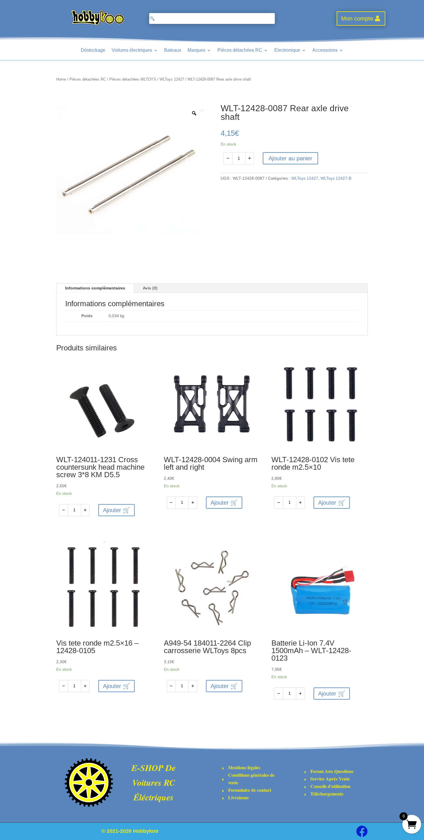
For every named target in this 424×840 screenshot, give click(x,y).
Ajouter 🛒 (116, 510)
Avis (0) (150, 288)
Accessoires (324, 50)
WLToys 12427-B (335, 178)
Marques (196, 50)
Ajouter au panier (290, 158)
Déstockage (93, 50)
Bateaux (172, 50)
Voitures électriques (132, 50)
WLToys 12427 (172, 79)
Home (61, 79)
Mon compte (357, 18)
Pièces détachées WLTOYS (132, 79)
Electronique (287, 50)
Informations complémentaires (95, 288)
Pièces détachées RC (239, 50)
